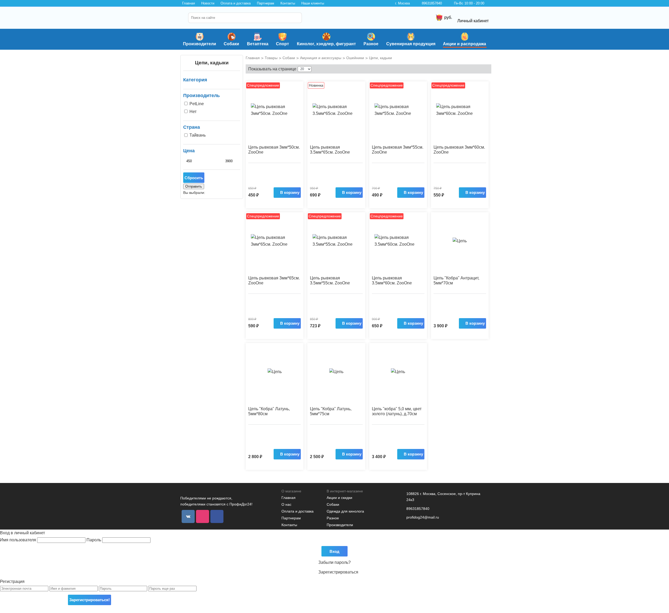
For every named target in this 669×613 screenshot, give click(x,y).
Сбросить (193, 178)
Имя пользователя (18, 540)
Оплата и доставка (236, 3)
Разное (371, 44)
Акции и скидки (339, 498)
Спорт (282, 44)
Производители (199, 44)
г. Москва (402, 3)
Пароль (94, 540)
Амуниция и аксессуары (320, 58)
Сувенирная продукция (410, 44)
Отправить (193, 186)
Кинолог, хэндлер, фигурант (326, 44)
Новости (207, 3)
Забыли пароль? (334, 562)
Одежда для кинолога (345, 511)
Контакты (287, 3)
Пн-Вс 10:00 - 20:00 (469, 3)
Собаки (231, 44)
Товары (271, 58)
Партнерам (265, 3)
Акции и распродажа (464, 44)
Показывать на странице (272, 69)
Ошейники (355, 58)
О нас (286, 504)
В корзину (289, 192)
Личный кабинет (473, 21)
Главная (188, 3)
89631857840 (432, 3)
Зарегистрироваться (338, 572)
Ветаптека (257, 44)
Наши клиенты (312, 3)
